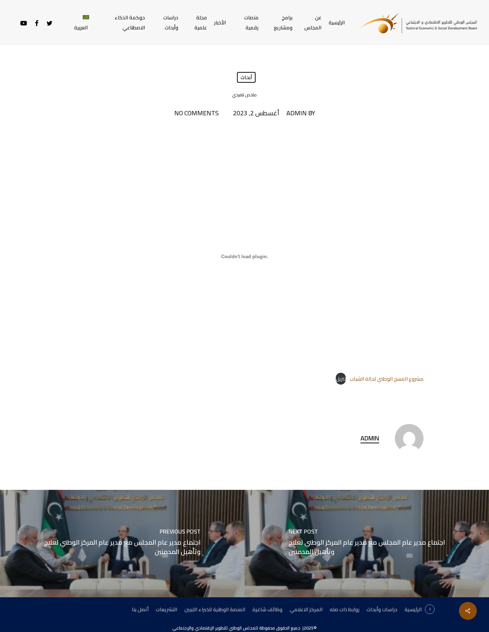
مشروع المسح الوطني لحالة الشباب (386, 378)
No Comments (196, 113)
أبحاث (246, 77)
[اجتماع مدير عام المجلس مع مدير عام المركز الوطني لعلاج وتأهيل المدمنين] (122, 543)
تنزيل (341, 378)
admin (296, 113)
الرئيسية (413, 609)
